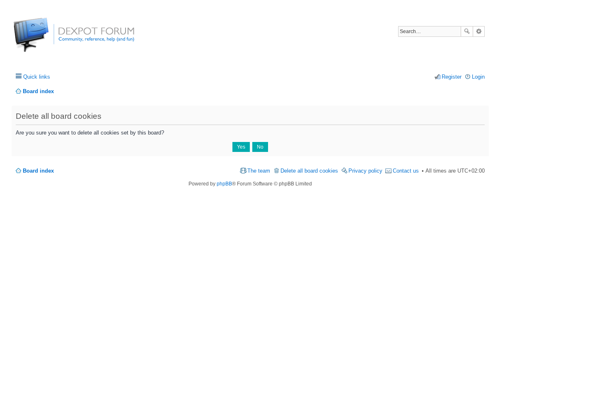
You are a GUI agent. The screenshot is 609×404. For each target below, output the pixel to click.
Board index (38, 171)
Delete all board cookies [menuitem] (309, 171)
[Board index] (44, 39)
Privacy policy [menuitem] (365, 171)
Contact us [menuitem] (406, 171)
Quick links (36, 77)
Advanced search (478, 31)
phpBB (224, 184)
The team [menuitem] (258, 171)
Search (467, 31)
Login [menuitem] (478, 77)
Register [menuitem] (452, 77)
